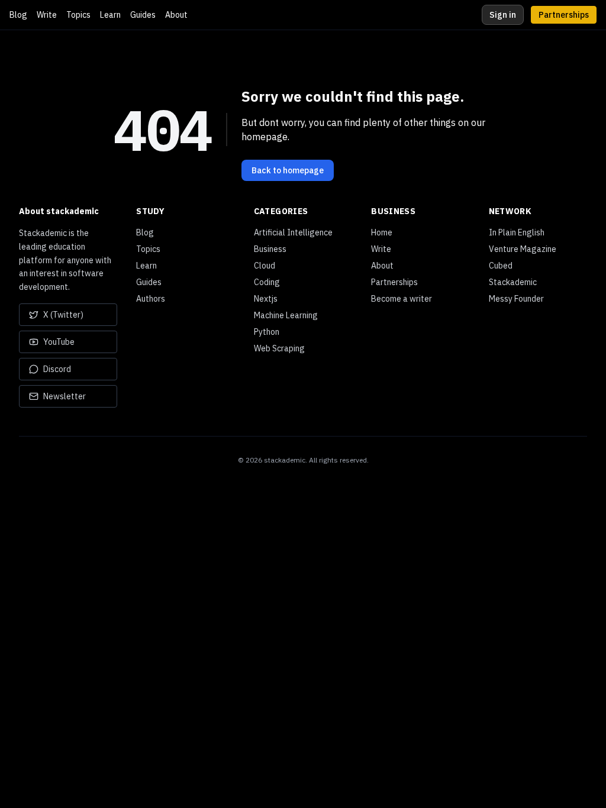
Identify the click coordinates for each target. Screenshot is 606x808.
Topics (78, 14)
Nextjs (266, 298)
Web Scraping (279, 348)
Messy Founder (516, 298)
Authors (150, 298)
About (176, 14)
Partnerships (564, 14)
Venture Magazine (522, 249)
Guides (143, 14)
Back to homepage (288, 170)
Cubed (500, 265)
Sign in (502, 14)
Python (266, 332)
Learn (110, 14)
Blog (18, 14)
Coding (267, 282)
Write (47, 14)
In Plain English (516, 232)
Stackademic (513, 282)
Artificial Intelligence (293, 232)
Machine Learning (286, 315)
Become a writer (401, 298)
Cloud (264, 265)
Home (381, 232)
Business (270, 249)
